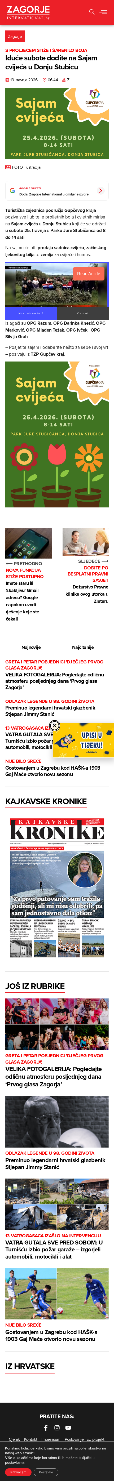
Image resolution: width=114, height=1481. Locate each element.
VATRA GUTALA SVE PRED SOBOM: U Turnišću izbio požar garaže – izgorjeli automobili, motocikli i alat (54, 1247)
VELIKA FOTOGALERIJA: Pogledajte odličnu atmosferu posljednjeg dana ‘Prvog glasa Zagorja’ (54, 675)
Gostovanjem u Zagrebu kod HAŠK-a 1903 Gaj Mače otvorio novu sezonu (52, 768)
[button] (92, 12)
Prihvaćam (18, 1472)
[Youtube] (68, 1428)
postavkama (14, 1462)
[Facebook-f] (46, 1428)
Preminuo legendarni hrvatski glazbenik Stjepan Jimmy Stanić (50, 708)
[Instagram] (57, 1428)
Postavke (46, 1472)
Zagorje (15, 36)
